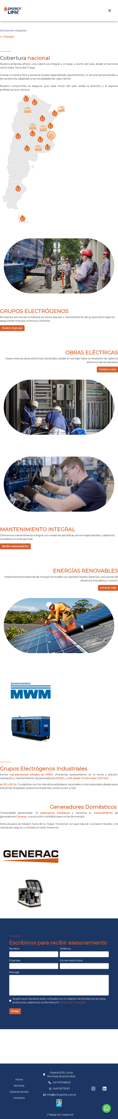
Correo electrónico (71, 960)
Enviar (15, 1011)
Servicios (19, 1085)
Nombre (14, 948)
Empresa (14, 960)
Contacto (19, 1097)
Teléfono (65, 948)
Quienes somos (19, 1091)
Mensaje (14, 972)
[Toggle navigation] (109, 10)
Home (19, 1079)
